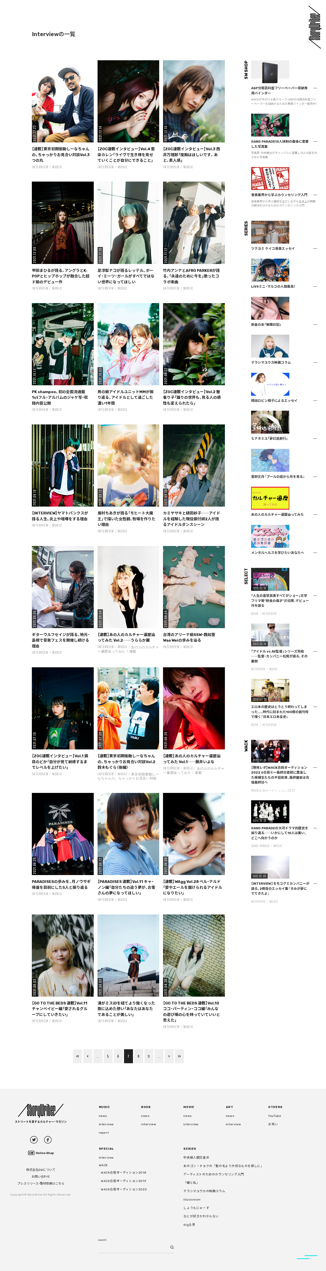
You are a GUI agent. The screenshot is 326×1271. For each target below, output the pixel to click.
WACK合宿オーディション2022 (273, 790)
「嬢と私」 (191, 1183)
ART (229, 1107)
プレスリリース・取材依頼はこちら (40, 1183)
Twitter (34, 1140)
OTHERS (275, 1107)
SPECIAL (106, 1148)
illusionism (192, 1199)
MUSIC (57, 166)
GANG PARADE (260, 846)
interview (106, 1124)
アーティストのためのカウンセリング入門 (213, 1174)
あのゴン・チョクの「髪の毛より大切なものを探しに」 (223, 1166)
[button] (62, 101)
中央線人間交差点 (196, 1157)
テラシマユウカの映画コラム (204, 1191)
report (104, 1132)
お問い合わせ (41, 1176)
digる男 (189, 1224)
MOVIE (273, 669)
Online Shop (45, 1153)
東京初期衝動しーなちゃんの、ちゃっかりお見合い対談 (128, 776)
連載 (132, 651)
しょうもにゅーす (196, 1208)
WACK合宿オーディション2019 (123, 1181)
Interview (40, 166)
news (103, 1116)
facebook (48, 1140)
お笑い (273, 1124)
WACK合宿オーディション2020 (124, 1189)
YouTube (274, 1116)
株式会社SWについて (40, 1170)
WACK (103, 1165)
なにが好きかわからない (201, 1216)
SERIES (189, 1148)
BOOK (255, 613)
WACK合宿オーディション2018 (123, 1172)
